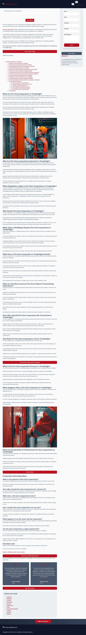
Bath (15, 552)
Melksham (10, 552)
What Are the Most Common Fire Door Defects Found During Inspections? (24, 72)
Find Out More (30, 472)
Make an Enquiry (43, 621)
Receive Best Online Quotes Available (30, 362)
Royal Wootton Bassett (12, 608)
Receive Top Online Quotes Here (29, 555)
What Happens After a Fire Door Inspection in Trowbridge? (21, 78)
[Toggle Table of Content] (4, 59)
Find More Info (13, 90)
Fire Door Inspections (8, 29)
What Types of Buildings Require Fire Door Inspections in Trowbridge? (23, 69)
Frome (18, 552)
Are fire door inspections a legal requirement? (21, 89)
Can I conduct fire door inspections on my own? (21, 86)
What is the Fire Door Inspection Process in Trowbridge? (21, 76)
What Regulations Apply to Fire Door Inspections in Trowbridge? (22, 66)
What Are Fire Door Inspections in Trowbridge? (18, 63)
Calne (8, 607)
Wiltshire (9, 614)
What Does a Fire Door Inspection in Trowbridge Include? (20, 70)
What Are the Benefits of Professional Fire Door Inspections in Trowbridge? (25, 79)
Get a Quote (30, 20)
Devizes (9, 603)
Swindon (9, 610)
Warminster (9, 602)
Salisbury (9, 612)
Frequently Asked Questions (15, 81)
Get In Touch (71, 53)
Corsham (22, 552)
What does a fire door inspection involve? (20, 85)
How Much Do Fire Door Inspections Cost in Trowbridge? (20, 75)
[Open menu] (73, 4)
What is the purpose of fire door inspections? (21, 82)
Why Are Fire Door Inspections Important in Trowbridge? (20, 64)
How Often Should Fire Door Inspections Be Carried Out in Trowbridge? (23, 73)
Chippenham (10, 605)
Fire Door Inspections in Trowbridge (14, 61)
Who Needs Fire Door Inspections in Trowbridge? (19, 67)
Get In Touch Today (30, 51)
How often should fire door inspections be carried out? (22, 84)
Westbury (5, 552)
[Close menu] (76, 2)
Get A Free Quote (29, 588)
